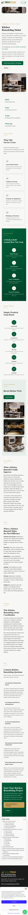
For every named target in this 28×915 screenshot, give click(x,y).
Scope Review (8, 840)
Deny (14, 905)
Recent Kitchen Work (8, 846)
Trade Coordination (9, 834)
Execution (7, 845)
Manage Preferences (14, 909)
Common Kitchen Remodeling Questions (13, 856)
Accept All (14, 901)
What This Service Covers (9, 821)
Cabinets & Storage (9, 824)
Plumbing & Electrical (9, 827)
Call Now (6, 68)
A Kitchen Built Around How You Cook (12, 829)
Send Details (8, 839)
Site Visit (7, 842)
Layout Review (8, 832)
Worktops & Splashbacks (10, 826)
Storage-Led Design (10, 835)
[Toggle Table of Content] (23, 819)
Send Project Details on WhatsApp (12, 63)
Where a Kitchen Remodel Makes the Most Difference (13, 851)
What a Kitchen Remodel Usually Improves (13, 848)
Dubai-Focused (8, 831)
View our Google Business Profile (10, 884)
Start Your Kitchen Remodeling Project (12, 858)
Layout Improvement (9, 823)
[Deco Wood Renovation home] (8, 2)
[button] (26, 888)
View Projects (9, 397)
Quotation (8, 843)
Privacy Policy (17, 913)
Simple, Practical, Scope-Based (11, 837)
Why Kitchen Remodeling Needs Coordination (11, 854)
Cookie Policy (10, 913)
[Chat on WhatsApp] (25, 912)
